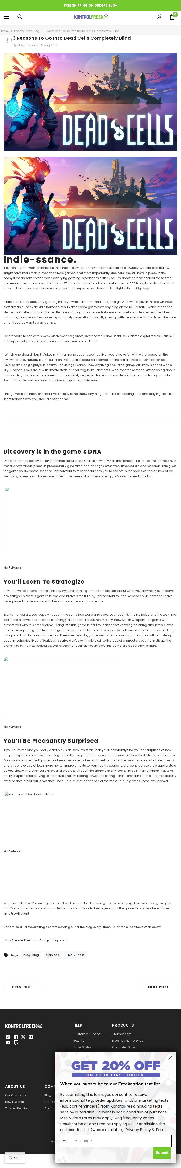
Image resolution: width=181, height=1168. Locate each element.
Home (4, 31)
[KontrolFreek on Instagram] (30, 1037)
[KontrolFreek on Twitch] (16, 1042)
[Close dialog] (170, 1058)
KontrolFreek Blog (26, 31)
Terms (162, 1129)
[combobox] (68, 1141)
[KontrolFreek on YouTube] (8, 1042)
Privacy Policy (138, 1129)
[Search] (20, 17)
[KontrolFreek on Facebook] (16, 1037)
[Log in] (159, 16)
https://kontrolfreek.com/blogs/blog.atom (35, 940)
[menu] (6, 17)
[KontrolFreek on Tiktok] (8, 1037)
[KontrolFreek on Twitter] (23, 1037)
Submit (162, 1153)
